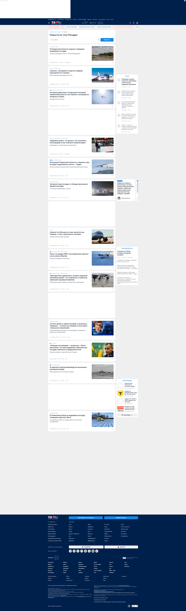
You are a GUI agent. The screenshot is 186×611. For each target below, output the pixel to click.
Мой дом (90, 533)
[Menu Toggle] (49, 23)
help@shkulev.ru (51, 597)
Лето (89, 531)
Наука (89, 536)
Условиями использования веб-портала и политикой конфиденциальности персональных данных (114, 592)
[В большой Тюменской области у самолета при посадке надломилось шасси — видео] (103, 166)
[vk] (74, 551)
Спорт (122, 524)
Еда (70, 536)
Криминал (90, 526)
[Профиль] (137, 23)
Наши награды (52, 531)
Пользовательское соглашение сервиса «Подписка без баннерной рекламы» (110, 601)
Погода (75, 19)
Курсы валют (102, 19)
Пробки (93, 23)
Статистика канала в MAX (54, 540)
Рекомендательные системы (100, 599)
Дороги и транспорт (74, 533)
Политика (107, 529)
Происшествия (108, 531)
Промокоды (60, 19)
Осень (106, 526)
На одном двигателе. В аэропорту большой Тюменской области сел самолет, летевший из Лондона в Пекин (69, 95)
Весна (70, 529)
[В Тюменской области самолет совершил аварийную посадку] (103, 53)
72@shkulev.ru (63, 595)
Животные (71, 538)
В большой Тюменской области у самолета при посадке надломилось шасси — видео (69, 163)
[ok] (77, 551)
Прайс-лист (51, 526)
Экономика (124, 533)
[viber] (81, 551)
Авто (70, 524)
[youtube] (93, 551)
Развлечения (107, 536)
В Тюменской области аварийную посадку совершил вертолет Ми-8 (67, 416)
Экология (123, 531)
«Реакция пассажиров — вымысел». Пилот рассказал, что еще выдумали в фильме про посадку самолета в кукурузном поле (68, 348)
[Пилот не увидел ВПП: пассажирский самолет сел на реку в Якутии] (103, 258)
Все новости (58, 32)
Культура (90, 529)
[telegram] (70, 551)
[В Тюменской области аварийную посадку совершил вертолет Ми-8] (103, 419)
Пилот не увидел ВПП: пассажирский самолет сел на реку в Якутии (69, 255)
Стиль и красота (125, 526)
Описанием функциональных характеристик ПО (104, 591)
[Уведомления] (133, 23)
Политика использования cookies (101, 597)
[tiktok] (96, 551)
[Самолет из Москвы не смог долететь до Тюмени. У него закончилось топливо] (103, 236)
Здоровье (71, 540)
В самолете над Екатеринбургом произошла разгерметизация (68, 368)
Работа (106, 533)
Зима (89, 524)
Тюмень (52, 32)
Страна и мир (124, 529)
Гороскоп (94, 19)
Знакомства (68, 19)
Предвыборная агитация (54, 538)
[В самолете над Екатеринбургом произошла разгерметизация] (103, 371)
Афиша (89, 19)
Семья (106, 540)
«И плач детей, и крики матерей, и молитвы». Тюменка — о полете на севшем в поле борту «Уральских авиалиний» (69, 326)
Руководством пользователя (100, 590)
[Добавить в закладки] (113, 62)
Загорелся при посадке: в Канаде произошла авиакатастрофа (69, 185)
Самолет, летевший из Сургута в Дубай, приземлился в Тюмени (66, 72)
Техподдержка (51, 536)
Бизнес (71, 526)
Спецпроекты (124, 536)
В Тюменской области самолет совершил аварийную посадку (67, 50)
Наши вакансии (52, 533)
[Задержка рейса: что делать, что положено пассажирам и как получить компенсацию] (103, 145)
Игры (108, 19)
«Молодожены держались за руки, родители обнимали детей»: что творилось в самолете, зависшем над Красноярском (69, 278)
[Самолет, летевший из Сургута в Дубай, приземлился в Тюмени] (103, 75)
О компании (51, 529)
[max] (85, 551)
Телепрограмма (82, 19)
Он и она (106, 524)
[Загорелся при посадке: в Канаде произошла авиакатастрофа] (103, 188)
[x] (89, 551)
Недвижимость (52, 19)
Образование (91, 540)
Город (70, 531)
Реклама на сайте (52, 524)
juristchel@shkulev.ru (81, 596)
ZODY (112, 19)
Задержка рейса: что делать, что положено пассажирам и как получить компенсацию (68, 142)
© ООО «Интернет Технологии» (54, 606)
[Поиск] (130, 23)
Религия (106, 538)
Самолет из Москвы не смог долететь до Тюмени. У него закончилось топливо (67, 233)
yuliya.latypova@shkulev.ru (124, 585)
